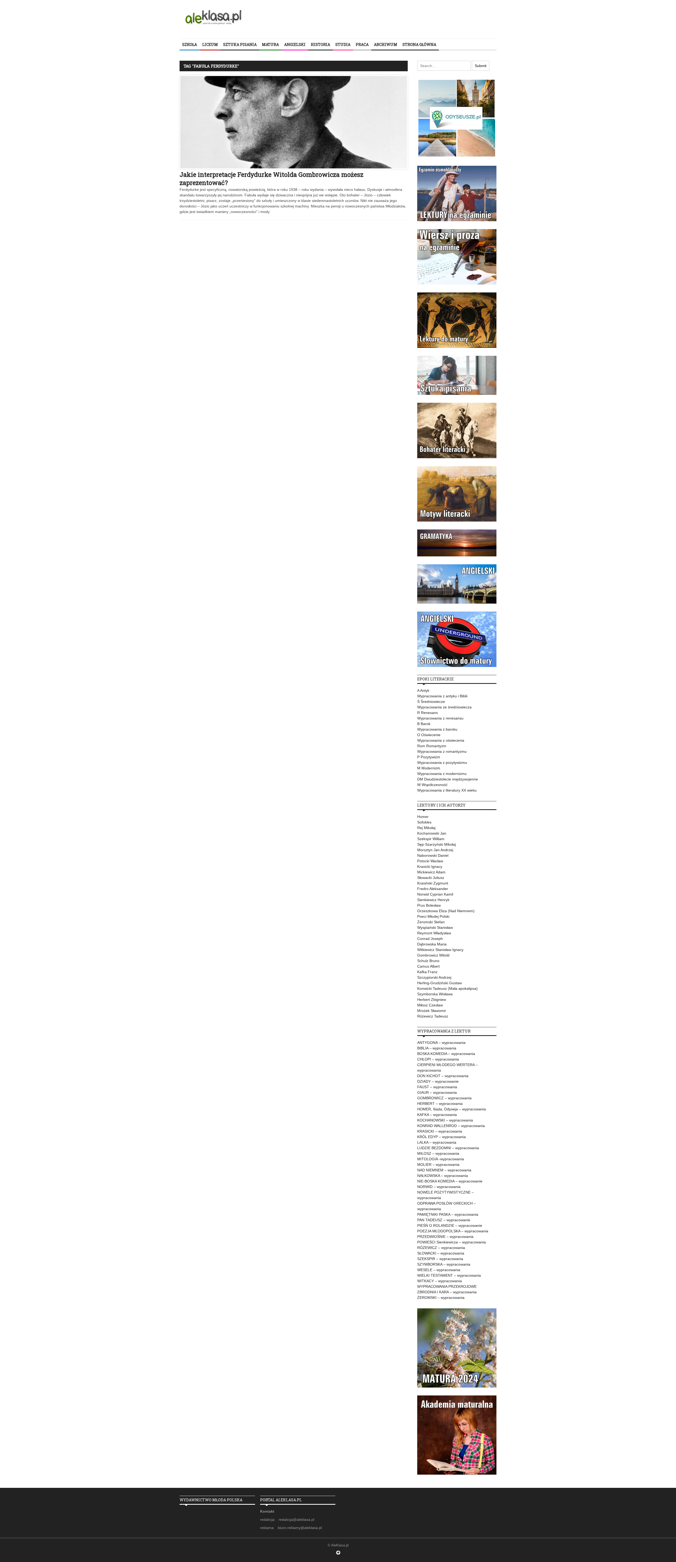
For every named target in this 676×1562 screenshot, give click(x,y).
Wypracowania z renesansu (440, 718)
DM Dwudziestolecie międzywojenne (447, 779)
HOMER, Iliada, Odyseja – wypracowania (451, 1109)
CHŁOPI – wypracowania (438, 1059)
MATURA (270, 44)
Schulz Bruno (428, 961)
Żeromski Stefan (431, 922)
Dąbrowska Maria (432, 944)
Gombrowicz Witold (433, 955)
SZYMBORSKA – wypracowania (443, 1264)
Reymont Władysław (434, 933)
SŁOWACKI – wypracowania (440, 1253)
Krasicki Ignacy (429, 866)
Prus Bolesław (429, 905)
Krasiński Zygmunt (432, 883)
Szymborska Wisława (435, 994)
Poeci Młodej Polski (433, 916)
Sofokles (424, 822)
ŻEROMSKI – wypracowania (440, 1297)
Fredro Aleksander (432, 889)
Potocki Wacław (430, 861)
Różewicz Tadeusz (432, 1016)
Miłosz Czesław (430, 1005)
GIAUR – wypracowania (437, 1092)
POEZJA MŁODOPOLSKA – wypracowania (452, 1231)
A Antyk (423, 690)
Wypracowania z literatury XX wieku (447, 790)
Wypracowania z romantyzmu (442, 751)
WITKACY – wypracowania (439, 1281)
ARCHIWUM (385, 44)
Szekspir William (430, 839)
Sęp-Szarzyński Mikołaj (436, 844)
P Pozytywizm (428, 757)
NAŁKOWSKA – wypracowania (442, 1175)
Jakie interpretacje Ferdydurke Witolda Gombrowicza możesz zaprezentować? (271, 178)
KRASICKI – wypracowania (439, 1131)
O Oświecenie (428, 735)
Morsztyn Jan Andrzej (435, 850)
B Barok (423, 724)
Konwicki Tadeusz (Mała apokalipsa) (447, 988)
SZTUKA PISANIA (240, 44)
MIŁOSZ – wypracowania (438, 1153)
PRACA (362, 44)
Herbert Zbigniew (431, 999)
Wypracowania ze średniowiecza (444, 707)
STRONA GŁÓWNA (419, 44)
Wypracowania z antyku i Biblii (442, 696)
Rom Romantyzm (431, 746)
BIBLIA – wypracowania (436, 1048)
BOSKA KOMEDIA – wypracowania (446, 1054)
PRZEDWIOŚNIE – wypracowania (445, 1236)
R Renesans (427, 713)
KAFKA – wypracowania (437, 1115)
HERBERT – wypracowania (440, 1103)
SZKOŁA (189, 44)
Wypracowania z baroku (437, 729)
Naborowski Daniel (432, 855)
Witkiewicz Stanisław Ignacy (440, 950)
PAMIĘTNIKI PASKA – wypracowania (447, 1214)
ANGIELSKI (295, 44)
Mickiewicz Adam (431, 872)
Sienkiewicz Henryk (433, 900)
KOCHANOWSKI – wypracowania (445, 1120)
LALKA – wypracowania (436, 1142)
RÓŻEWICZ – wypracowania (441, 1248)
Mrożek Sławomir (431, 1011)
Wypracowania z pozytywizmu (442, 762)
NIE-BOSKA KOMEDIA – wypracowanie (449, 1181)
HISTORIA (320, 44)
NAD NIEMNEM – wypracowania (444, 1170)
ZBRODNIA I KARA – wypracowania (447, 1292)
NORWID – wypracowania (439, 1187)
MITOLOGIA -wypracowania (440, 1159)
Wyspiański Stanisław (435, 927)
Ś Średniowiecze (431, 701)
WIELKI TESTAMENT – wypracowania (449, 1275)
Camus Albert (428, 966)
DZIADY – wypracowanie (438, 1081)
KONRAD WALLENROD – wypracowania (451, 1126)
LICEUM (210, 44)
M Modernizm (428, 768)
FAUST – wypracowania (437, 1087)
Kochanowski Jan (431, 833)
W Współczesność (432, 785)
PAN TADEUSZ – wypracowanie (443, 1220)
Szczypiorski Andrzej (434, 977)
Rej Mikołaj (426, 828)
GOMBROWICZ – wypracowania (444, 1098)
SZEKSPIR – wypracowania (440, 1259)
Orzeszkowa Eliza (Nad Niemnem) (446, 911)
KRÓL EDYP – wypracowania (441, 1137)
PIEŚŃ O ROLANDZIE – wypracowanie (449, 1225)
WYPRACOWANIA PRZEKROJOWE (447, 1286)
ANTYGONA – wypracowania (441, 1042)
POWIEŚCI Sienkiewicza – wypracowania (451, 1242)
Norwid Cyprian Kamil (435, 894)
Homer (423, 817)
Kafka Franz (427, 972)
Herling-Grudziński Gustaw (439, 983)
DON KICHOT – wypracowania (442, 1076)
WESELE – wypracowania (438, 1270)
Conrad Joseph (430, 938)
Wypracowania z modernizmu (442, 773)
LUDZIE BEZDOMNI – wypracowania (448, 1148)
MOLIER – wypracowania (438, 1164)
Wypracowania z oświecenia (440, 740)
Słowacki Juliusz (430, 877)
